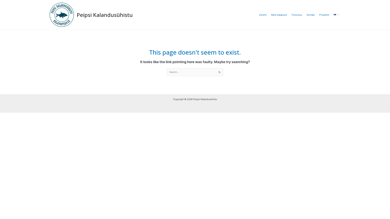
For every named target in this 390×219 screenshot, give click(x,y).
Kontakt (311, 14)
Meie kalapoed (279, 14)
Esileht (263, 14)
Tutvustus (296, 14)
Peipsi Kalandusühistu (105, 14)
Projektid (324, 14)
